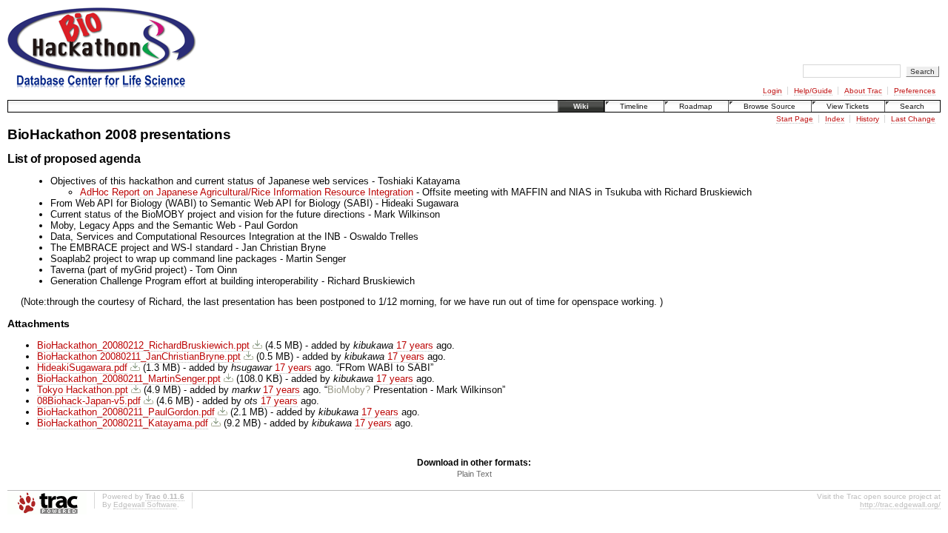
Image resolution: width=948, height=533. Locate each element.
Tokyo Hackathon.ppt (82, 389)
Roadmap (695, 106)
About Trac (863, 91)
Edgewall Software (145, 504)
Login (772, 91)
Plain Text (474, 473)
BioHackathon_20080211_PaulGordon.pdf (126, 412)
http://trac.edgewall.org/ (900, 504)
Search (912, 106)
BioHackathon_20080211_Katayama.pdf (122, 423)
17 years (414, 345)
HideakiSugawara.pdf (82, 367)
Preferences (914, 91)
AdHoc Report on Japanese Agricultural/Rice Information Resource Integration (246, 192)
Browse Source (769, 106)
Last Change (913, 119)
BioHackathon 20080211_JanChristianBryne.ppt (139, 356)
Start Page (794, 119)
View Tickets (848, 106)
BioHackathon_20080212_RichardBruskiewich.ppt (143, 345)
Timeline (634, 106)
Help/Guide (813, 91)
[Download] (257, 345)
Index (834, 119)
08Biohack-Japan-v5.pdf (89, 400)
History (867, 119)
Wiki (581, 106)
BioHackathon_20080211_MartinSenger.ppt (129, 378)
